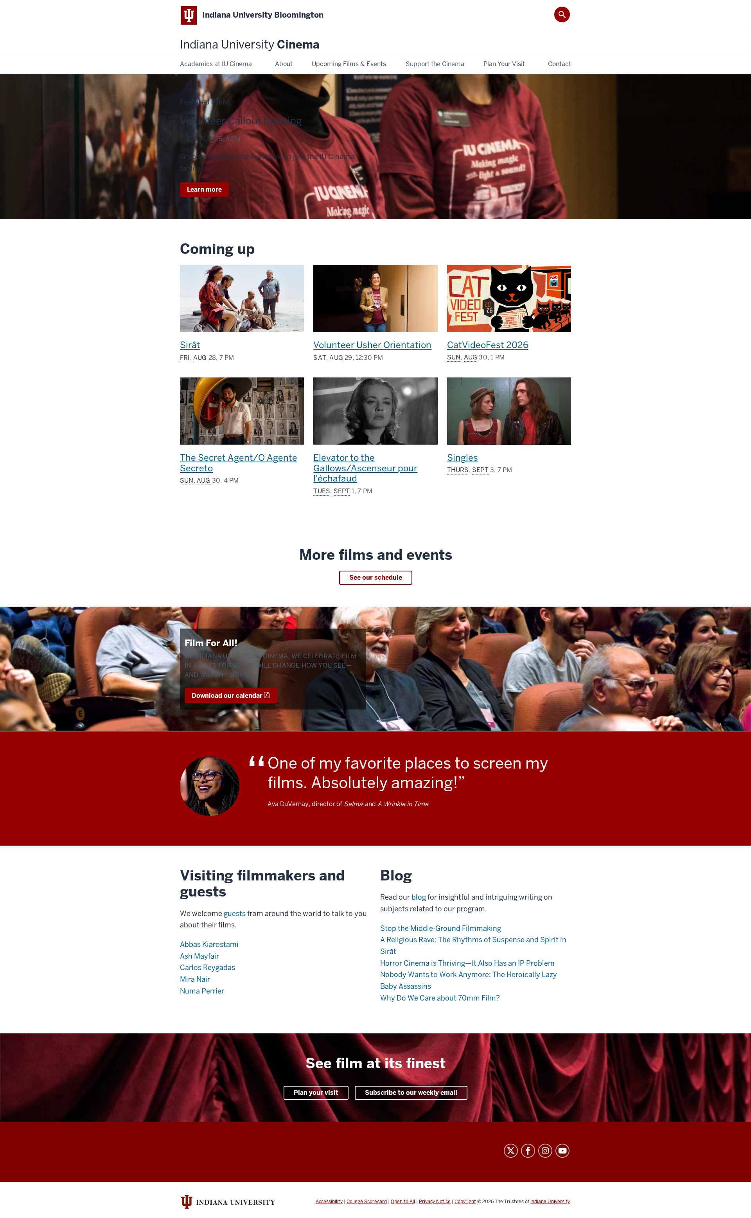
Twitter (511, 1151)
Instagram (545, 1151)
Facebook (528, 1151)
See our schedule (375, 577)
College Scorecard (367, 1201)
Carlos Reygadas (207, 967)
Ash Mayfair (199, 956)
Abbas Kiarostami (209, 944)
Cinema (250, 44)
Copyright (465, 1201)
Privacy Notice (435, 1201)
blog (418, 897)
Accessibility (329, 1201)
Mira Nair (195, 979)
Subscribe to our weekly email (411, 1093)
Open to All (403, 1201)
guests (235, 913)
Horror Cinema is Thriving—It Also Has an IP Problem (467, 963)
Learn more (208, 191)
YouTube (562, 1151)
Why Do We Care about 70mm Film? (440, 997)
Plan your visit (316, 1093)
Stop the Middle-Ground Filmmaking (440, 928)
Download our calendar (227, 696)
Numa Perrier (202, 990)
